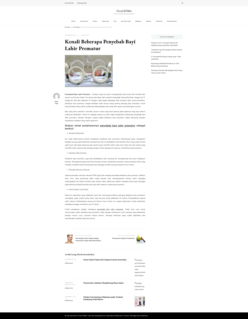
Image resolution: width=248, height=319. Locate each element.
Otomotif (159, 21)
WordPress (144, 316)
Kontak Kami (69, 3)
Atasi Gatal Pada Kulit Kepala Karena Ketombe (104, 259)
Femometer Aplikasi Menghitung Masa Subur (103, 283)
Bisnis (73, 21)
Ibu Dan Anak (126, 21)
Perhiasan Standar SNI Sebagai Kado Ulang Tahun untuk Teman (166, 71)
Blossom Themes (123, 316)
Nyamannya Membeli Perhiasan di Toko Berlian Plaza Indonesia (165, 64)
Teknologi (105, 21)
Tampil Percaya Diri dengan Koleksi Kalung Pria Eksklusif (166, 51)
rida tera (56, 102)
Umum (95, 21)
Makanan (138, 21)
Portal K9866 (124, 11)
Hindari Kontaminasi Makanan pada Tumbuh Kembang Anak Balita (103, 298)
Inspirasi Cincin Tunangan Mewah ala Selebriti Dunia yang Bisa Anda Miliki (164, 44)
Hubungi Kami (82, 3)
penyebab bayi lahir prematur (117, 125)
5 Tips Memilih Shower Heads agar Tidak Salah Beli (166, 58)
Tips (115, 21)
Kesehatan (84, 21)
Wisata (148, 21)
